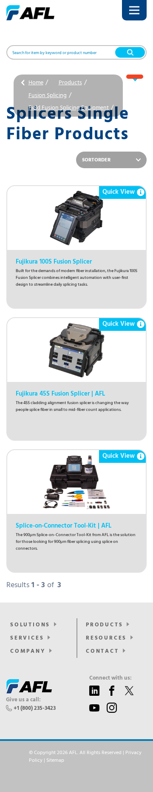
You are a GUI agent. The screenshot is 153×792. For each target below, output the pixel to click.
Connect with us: (110, 678)
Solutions (30, 624)
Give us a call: (23, 700)
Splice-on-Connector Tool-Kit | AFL (63, 525)
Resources (106, 638)
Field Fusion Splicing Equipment (68, 108)
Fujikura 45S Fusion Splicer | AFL (60, 393)
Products (70, 83)
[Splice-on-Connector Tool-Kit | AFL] (76, 482)
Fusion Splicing (47, 95)
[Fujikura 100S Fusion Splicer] (76, 218)
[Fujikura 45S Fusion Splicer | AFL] (76, 350)
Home (35, 83)
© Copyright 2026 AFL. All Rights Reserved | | (85, 757)
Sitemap (55, 760)
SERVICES (27, 638)
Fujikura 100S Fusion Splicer (54, 261)
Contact (102, 651)
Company (27, 651)
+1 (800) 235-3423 (35, 708)
